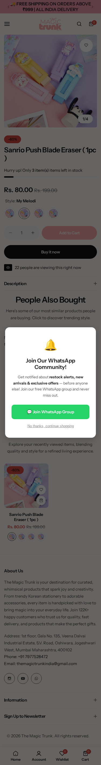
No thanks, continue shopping (50, 426)
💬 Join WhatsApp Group (50, 411)
